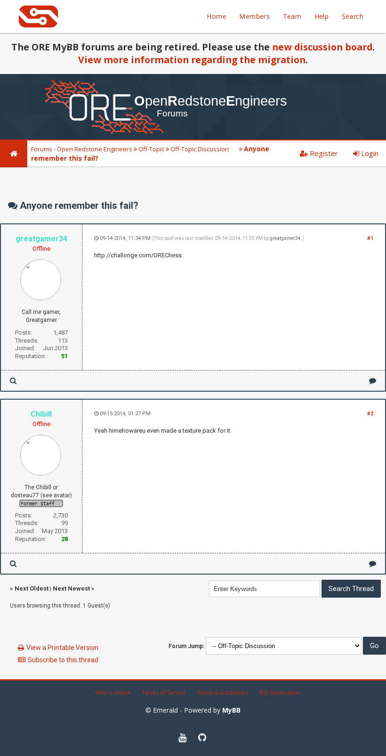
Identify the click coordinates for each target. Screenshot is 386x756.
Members (254, 16)
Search (352, 16)
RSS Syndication (279, 693)
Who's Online (112, 693)
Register (323, 153)
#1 (370, 238)
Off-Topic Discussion (199, 149)
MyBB (231, 710)
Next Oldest (31, 588)
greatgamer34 (285, 238)
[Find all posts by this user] (13, 380)
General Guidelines (222, 693)
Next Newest (71, 588)
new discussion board (322, 47)
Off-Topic (151, 149)
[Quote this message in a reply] (372, 380)
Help (321, 16)
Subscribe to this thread (63, 660)
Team (292, 16)
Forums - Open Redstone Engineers (81, 149)
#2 (370, 414)
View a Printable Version (62, 647)
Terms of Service (164, 693)
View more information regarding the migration (192, 59)
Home (216, 16)
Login (368, 153)
